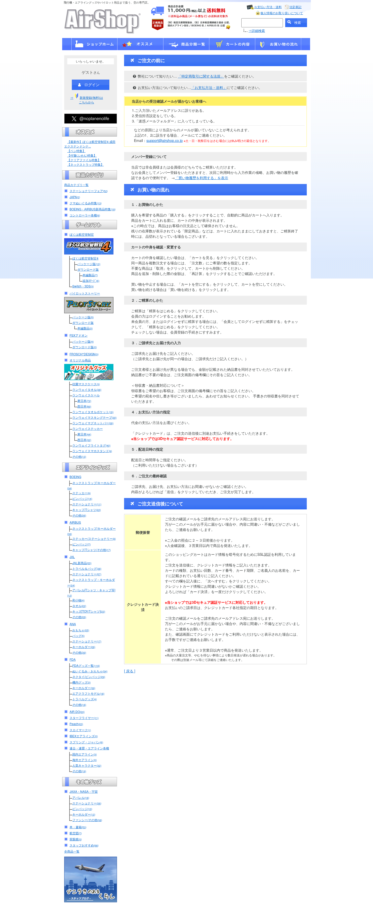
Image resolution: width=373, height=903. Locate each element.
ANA (73, 624)
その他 (79, 456)
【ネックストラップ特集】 (85, 164)
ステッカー (81, 493)
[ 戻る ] (129, 670)
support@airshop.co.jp (164, 140)
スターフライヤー (84, 717)
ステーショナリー (86, 504)
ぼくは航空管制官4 (85, 258)
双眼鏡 (76, 839)
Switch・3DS (83, 286)
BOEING (75, 476)
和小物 (78, 600)
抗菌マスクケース (86, 384)
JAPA (75, 197)
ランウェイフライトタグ (91, 445)
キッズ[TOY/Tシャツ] (88, 611)
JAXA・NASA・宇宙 (84, 791)
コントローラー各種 (85, 215)
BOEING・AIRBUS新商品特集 (92, 209)
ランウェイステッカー (87, 428)
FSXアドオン (79, 335)
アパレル (80, 797)
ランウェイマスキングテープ (94, 417)
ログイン (91, 84)
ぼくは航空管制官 (82, 234)
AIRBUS (75, 522)
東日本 (84, 400)
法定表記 (295, 7)
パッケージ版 (88, 264)
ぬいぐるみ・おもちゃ (89, 671)
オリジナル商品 (80, 360)
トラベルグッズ (84, 699)
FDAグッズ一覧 (86, 665)
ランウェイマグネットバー (92, 423)
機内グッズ (81, 682)
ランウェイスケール (86, 395)
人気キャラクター (86, 765)
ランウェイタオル (86, 389)
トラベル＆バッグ (86, 568)
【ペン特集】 (76, 151)
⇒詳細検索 (256, 30)
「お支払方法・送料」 (209, 87)
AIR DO (77, 711)
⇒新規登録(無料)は (86, 99)
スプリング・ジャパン (86, 742)
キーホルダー (83, 646)
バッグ (78, 635)
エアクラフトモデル (88, 693)
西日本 (84, 406)
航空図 (76, 833)
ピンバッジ (82, 498)
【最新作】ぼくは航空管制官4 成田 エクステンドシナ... (89, 143)
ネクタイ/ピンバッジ (88, 676)
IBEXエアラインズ (84, 736)
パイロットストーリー (85, 293)
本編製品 (90, 275)
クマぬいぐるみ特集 (85, 203)
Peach (76, 724)
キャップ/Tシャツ (86, 509)
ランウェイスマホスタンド (92, 451)
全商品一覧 (71, 851)
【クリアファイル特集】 (84, 160)
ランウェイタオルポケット (92, 412)
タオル (79, 605)
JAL (72, 557)
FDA (73, 659)
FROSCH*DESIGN (84, 354)
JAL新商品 (81, 563)
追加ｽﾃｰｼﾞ (90, 280)
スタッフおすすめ (84, 845)
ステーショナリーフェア (89, 191)
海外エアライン (84, 760)
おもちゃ (80, 630)
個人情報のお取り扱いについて (281, 13)
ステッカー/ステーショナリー (94, 538)
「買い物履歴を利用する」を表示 (201, 177)
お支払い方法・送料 (268, 7)
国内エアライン (84, 754)
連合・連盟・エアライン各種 (89, 748)
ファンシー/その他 (87, 820)
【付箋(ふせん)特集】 (82, 155)
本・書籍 (78, 827)
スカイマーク (80, 730)
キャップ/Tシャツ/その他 (91, 549)
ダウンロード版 (88, 269)
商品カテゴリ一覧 (76, 184)
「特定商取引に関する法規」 (201, 76)
